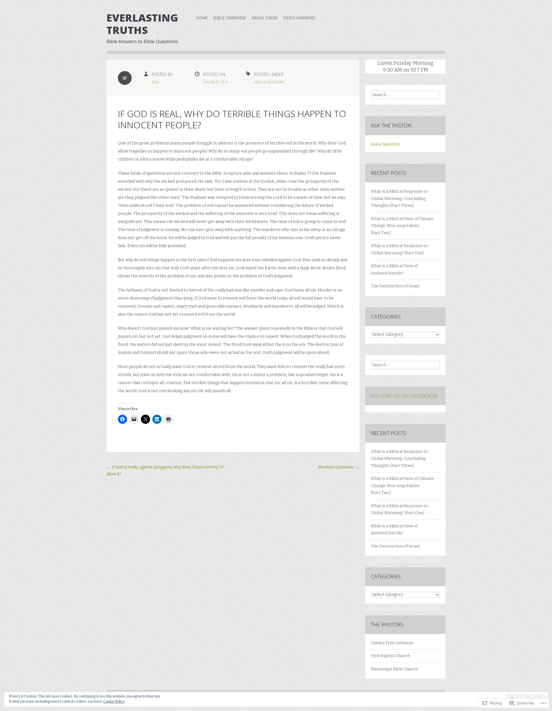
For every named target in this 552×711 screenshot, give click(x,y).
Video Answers (299, 17)
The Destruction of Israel (395, 286)
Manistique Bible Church (394, 669)
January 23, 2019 (215, 82)
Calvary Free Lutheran (392, 643)
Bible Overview (229, 17)
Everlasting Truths (142, 24)
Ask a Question (385, 144)
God (257, 82)
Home (201, 17)
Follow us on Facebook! (404, 395)
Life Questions (272, 82)
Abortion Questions (338, 467)
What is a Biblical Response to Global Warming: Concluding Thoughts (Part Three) (399, 198)
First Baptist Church (390, 655)
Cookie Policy (113, 701)
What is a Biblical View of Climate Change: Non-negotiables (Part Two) (402, 225)
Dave (155, 82)
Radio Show (264, 17)
